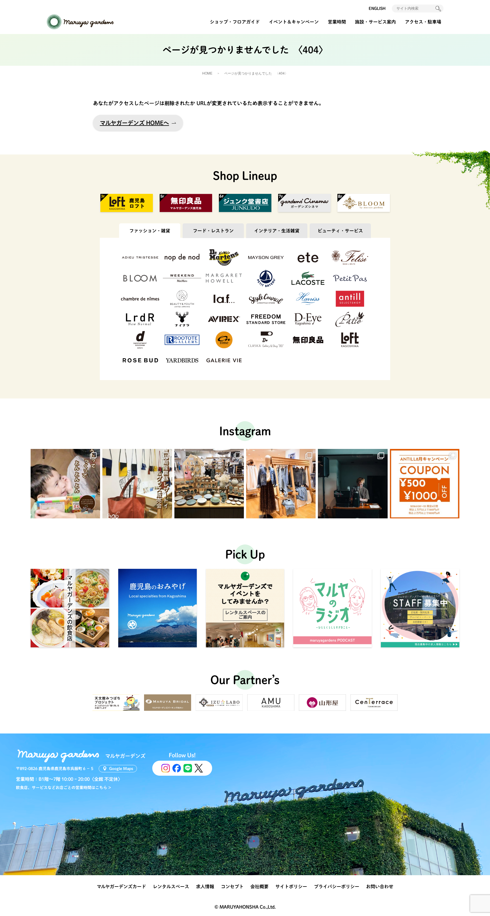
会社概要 (259, 886)
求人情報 (205, 886)
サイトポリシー (291, 886)
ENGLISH (377, 8)
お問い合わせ (379, 886)
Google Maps (121, 769)
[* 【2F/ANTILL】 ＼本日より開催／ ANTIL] (424, 483)
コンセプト (232, 886)
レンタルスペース (171, 886)
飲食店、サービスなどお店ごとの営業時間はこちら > (63, 788)
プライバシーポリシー (336, 886)
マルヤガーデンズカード (121, 886)
